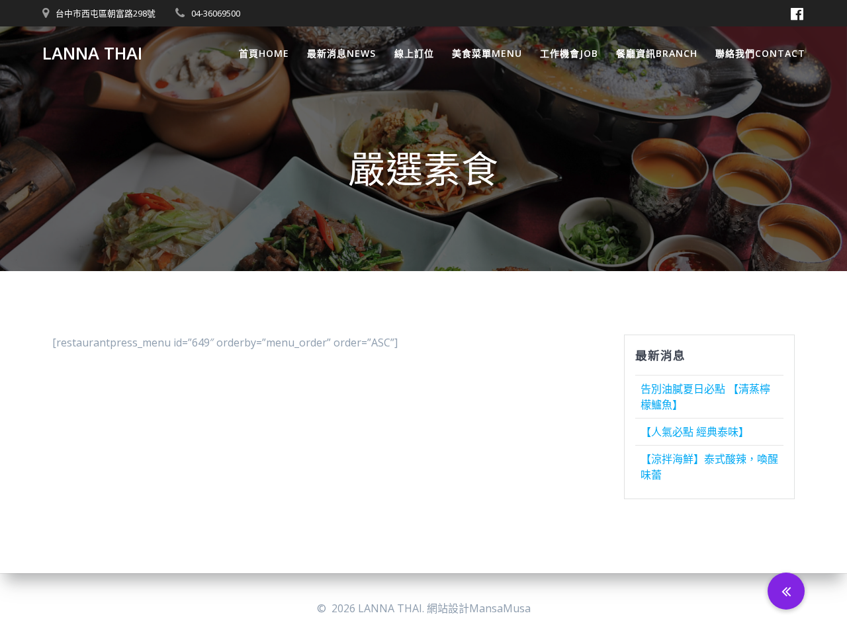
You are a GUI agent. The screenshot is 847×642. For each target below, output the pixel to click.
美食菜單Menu (487, 53)
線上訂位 (414, 53)
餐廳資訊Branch (656, 53)
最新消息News (341, 53)
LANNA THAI (92, 53)
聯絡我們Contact (760, 53)
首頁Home (264, 53)
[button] (786, 591)
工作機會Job (569, 53)
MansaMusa (500, 608)
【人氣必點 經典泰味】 (695, 431)
